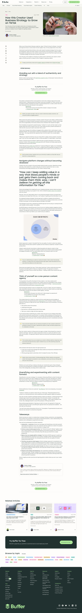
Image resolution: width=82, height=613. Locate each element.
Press (68, 576)
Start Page (7, 587)
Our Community (46, 592)
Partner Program (70, 578)
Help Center (57, 573)
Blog (3, 5)
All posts (8, 5)
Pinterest (19, 584)
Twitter (58, 62)
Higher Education (33, 580)
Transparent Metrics (59, 587)
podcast (43, 62)
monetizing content (39, 285)
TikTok (53, 62)
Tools (48, 5)
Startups (32, 584)
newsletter (21, 390)
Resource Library (46, 580)
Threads (19, 586)
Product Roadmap (58, 592)
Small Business (33, 575)
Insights (8, 578)
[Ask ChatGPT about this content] (6, 60)
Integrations (7, 589)
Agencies (32, 576)
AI (44, 5)
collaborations (41, 300)
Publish (6, 575)
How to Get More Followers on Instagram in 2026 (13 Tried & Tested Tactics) (65, 517)
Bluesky (19, 573)
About (68, 573)
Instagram (20, 578)
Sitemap (69, 582)
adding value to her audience (54, 190)
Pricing (50, 2)
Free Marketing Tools (47, 585)
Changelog (57, 576)
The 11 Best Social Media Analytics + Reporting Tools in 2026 (15, 517)
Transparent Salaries (59, 590)
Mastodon (20, 582)
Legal (68, 580)
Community (7, 576)
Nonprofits (32, 578)
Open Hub (57, 585)
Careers (68, 575)
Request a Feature (58, 578)
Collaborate (7, 580)
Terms (71, 608)
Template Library (46, 575)
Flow (9, 11)
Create (6, 573)
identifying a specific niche (41, 78)
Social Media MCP (8, 597)
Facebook (19, 575)
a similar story (32, 145)
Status (56, 575)
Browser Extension (8, 595)
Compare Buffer (46, 590)
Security (75, 608)
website (39, 62)
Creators (31, 573)
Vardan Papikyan (52, 35)
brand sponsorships (56, 283)
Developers (32, 582)
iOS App (7, 591)
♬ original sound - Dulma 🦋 (32, 109)
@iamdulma (28, 106)
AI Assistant (7, 585)
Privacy (68, 608)
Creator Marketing (38, 5)
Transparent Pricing (58, 589)
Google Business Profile (22, 576)
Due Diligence (42, 389)
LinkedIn (19, 580)
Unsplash (57, 35)
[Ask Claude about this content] (6, 62)
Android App (7, 593)
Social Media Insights (28, 5)
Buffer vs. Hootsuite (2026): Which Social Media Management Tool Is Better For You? (41, 518)
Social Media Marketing (17, 5)
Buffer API (7, 598)
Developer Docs (46, 594)
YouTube (19, 592)
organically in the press (35, 142)
